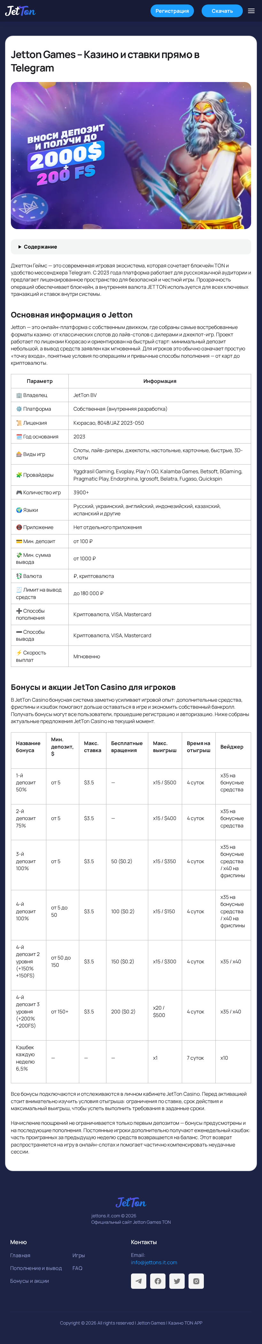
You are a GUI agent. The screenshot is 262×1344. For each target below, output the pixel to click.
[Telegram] (138, 1281)
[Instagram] (196, 1281)
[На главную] (20, 11)
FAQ (77, 1268)
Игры (79, 1255)
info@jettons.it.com (154, 1262)
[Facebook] (158, 1281)
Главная (20, 1255)
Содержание (40, 246)
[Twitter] (177, 1281)
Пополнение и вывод (36, 1268)
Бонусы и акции (29, 1280)
